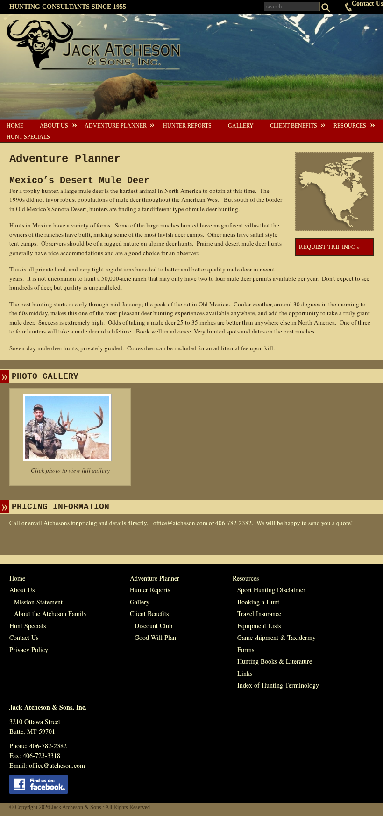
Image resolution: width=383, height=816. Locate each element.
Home (15, 125)
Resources (349, 125)
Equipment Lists (259, 625)
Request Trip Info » (329, 246)
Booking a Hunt (258, 601)
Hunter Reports (187, 125)
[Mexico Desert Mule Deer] (70, 427)
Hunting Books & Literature (274, 661)
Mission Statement (38, 601)
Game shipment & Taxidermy (276, 637)
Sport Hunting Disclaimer (271, 589)
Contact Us (367, 3)
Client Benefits (293, 125)
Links (244, 673)
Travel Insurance (259, 613)
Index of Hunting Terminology (278, 685)
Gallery (241, 125)
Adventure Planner (116, 125)
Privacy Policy (28, 649)
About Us (54, 125)
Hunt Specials (28, 137)
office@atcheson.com (180, 522)
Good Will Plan (155, 637)
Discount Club (153, 625)
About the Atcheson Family (50, 613)
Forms (245, 649)
